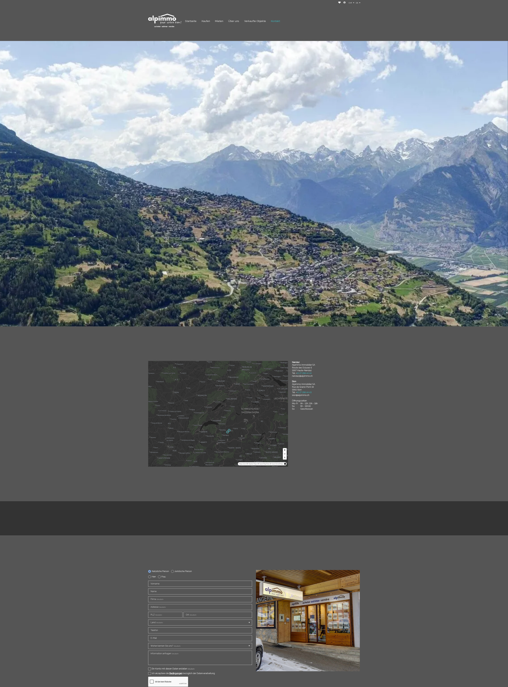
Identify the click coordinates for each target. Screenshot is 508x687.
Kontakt (275, 21)
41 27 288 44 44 (304, 373)
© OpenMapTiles (264, 464)
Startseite (190, 21)
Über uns (233, 21)
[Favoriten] (339, 2)
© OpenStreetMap (276, 464)
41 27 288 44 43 (304, 392)
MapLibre (242, 464)
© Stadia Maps (252, 464)
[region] (218, 414)
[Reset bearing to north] (285, 458)
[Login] (344, 2)
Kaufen (206, 21)
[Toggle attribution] (285, 463)
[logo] (164, 20)
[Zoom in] (285, 450)
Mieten (219, 21)
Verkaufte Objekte (255, 21)
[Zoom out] (285, 454)
